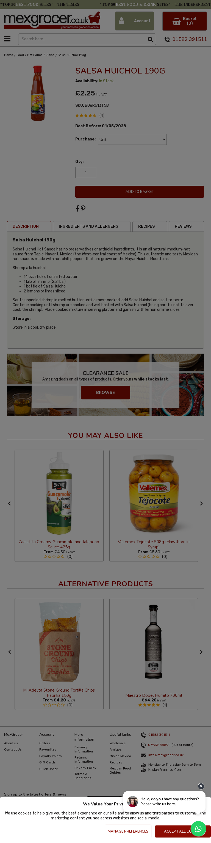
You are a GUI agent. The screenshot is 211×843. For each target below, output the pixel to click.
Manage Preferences (128, 831)
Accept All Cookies (183, 831)
